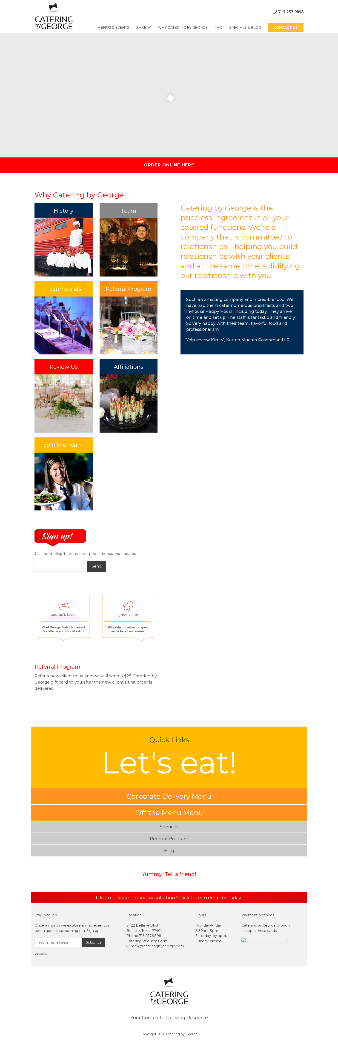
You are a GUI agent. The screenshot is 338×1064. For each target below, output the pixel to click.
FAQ (218, 27)
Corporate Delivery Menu (169, 796)
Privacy (40, 954)
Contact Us (286, 27)
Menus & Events (113, 27)
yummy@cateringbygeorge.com (155, 946)
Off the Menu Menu (169, 812)
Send (96, 566)
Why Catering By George (183, 27)
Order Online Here (169, 165)
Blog (169, 850)
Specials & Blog (245, 27)
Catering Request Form (147, 941)
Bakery (143, 27)
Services (169, 827)
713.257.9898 (291, 11)
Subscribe (94, 942)
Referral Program (57, 666)
